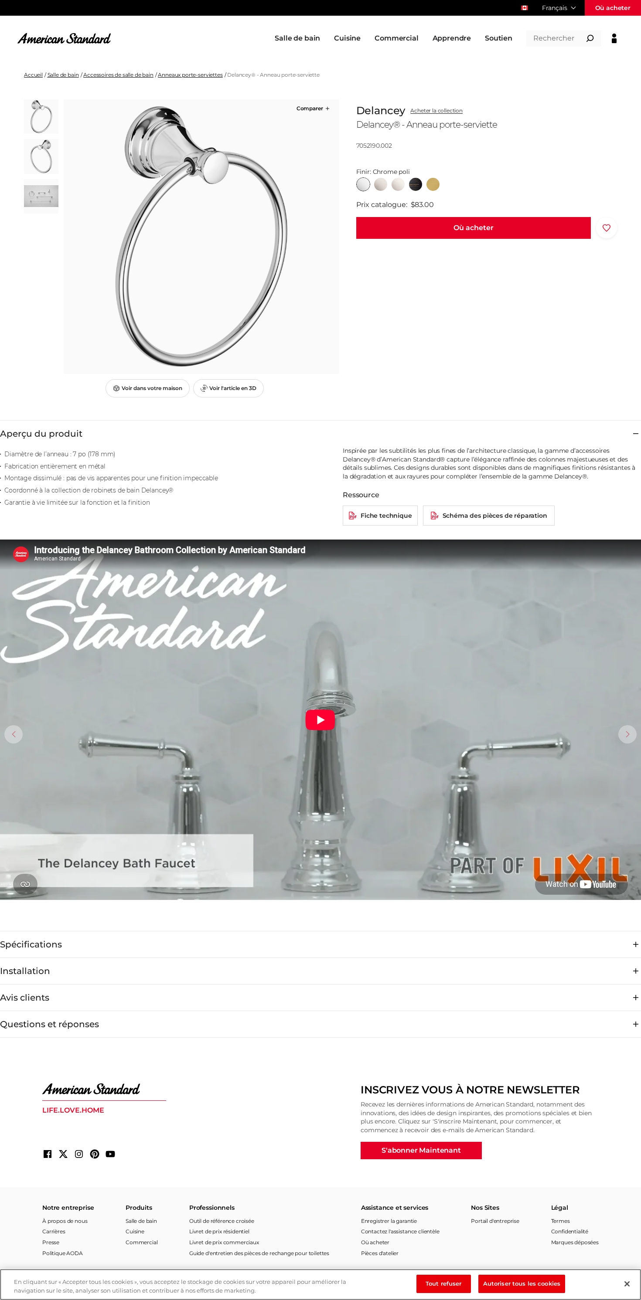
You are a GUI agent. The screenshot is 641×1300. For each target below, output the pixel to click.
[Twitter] (63, 1154)
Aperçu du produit (41, 433)
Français (554, 8)
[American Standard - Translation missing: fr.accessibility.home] (104, 1089)
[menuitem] (297, 38)
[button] (314, 108)
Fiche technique (386, 515)
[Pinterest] (94, 1154)
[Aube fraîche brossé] (433, 184)
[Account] (614, 38)
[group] (201, 236)
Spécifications (31, 944)
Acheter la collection (436, 110)
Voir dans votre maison (152, 388)
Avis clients (24, 997)
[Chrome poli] (363, 184)
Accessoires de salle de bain (118, 74)
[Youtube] (110, 1154)
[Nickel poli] (398, 184)
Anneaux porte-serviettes (190, 74)
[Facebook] (47, 1154)
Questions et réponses (49, 1024)
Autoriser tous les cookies (521, 1283)
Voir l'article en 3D (232, 388)
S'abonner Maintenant (421, 1150)
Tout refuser (444, 1283)
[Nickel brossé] (381, 184)
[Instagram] (79, 1154)
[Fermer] (627, 1283)
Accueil (33, 74)
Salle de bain (63, 74)
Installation (25, 971)
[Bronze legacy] (416, 184)
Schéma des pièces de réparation (495, 515)
